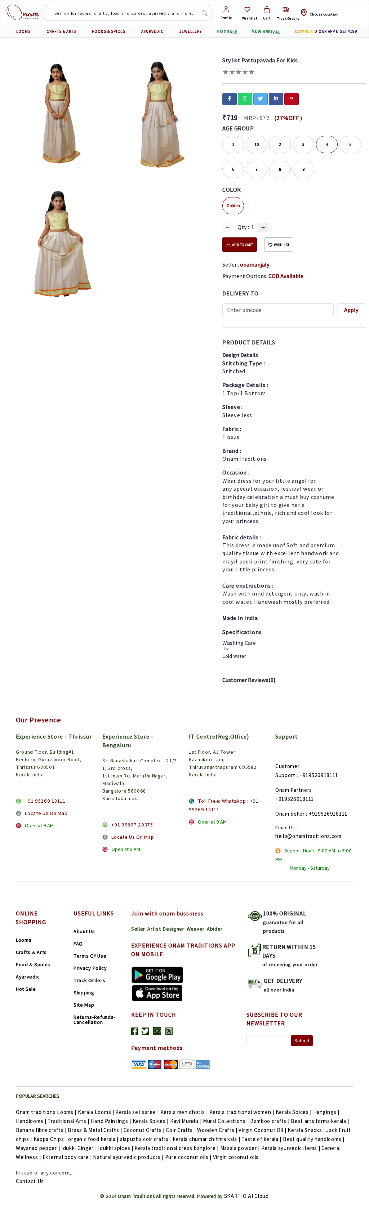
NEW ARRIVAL (266, 31)
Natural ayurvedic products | (128, 1157)
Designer (173, 929)
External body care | (67, 1157)
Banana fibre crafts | (41, 1130)
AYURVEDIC (152, 31)
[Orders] (286, 9)
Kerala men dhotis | (184, 1112)
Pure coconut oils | (188, 1157)
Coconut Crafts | (144, 1130)
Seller (138, 929)
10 (257, 144)
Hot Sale (26, 988)
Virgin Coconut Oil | (262, 1130)
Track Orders (89, 980)
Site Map (84, 1004)
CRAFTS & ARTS (61, 31)
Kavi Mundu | (185, 1121)
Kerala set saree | (137, 1112)
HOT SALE (227, 31)
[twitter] (260, 98)
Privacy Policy (90, 968)
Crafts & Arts (31, 952)
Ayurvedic (28, 976)
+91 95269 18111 (45, 801)
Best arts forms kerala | (320, 1121)
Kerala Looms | (96, 1112)
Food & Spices (33, 964)
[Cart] (266, 9)
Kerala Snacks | (306, 1130)
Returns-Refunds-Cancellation (94, 1020)
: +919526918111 (326, 813)
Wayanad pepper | (38, 1148)
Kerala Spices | (294, 1112)
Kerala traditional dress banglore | (176, 1148)
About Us (84, 931)
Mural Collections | (226, 1121)
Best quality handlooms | (313, 1139)
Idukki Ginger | (79, 1148)
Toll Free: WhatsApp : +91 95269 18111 (224, 805)
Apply (351, 310)
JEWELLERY (190, 31)
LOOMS (23, 31)
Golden (233, 205)
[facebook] (229, 98)
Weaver (196, 929)
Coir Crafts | (181, 1130)
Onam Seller (290, 813)
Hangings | (326, 1112)
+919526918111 (318, 775)
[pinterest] (291, 98)
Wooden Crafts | (217, 1130)
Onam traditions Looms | (46, 1112)
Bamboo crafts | (270, 1121)
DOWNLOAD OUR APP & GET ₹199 (326, 31)
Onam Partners (293, 789)
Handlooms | (31, 1121)
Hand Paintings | (111, 1121)
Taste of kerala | (261, 1139)
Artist (154, 929)
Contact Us (30, 1181)
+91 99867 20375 (132, 824)
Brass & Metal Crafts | (95, 1130)
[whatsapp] (245, 98)
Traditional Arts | (68, 1121)
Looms (24, 939)
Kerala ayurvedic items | (290, 1148)
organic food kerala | (93, 1139)
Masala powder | (240, 1148)
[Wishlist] (247, 9)
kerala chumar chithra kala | (206, 1139)
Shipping (84, 992)
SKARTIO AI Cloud (246, 1196)
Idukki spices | (115, 1148)
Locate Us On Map (46, 813)
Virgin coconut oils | (237, 1157)
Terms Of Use (90, 955)
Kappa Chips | (50, 1139)
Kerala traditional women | (241, 1112)
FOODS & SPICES (108, 31)
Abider (215, 929)
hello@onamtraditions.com (308, 836)
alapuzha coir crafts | (146, 1139)
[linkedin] (276, 98)
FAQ (78, 943)
